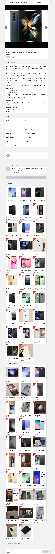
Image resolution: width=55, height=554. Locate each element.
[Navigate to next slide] (46, 27)
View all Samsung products (12, 543)
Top (6, 547)
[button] (7, 2)
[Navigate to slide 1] (26, 49)
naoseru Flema (12, 547)
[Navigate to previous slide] (6, 27)
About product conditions (31, 129)
